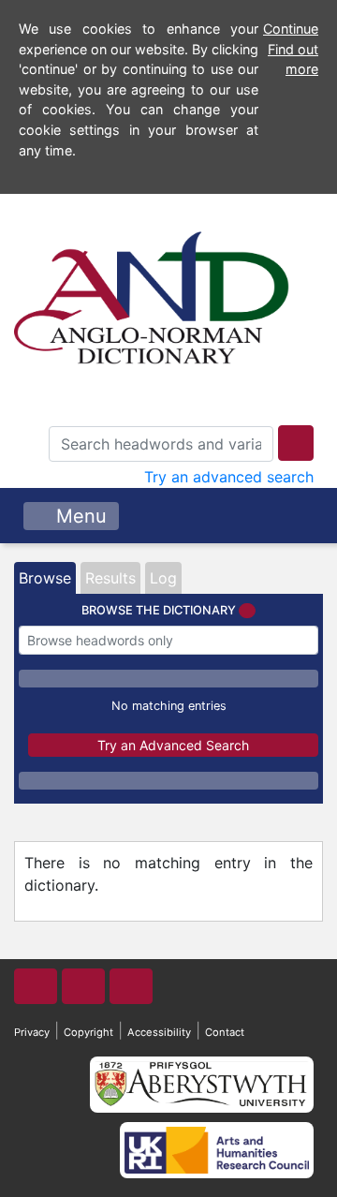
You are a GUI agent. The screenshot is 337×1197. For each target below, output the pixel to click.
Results (110, 578)
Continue (290, 29)
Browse (45, 578)
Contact (224, 1032)
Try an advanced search (229, 476)
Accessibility (159, 1032)
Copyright (88, 1032)
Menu (79, 516)
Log (163, 578)
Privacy (32, 1032)
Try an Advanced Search (173, 745)
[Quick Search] (296, 443)
